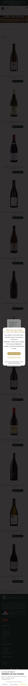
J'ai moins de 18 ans (14, 357)
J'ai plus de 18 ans (14, 353)
